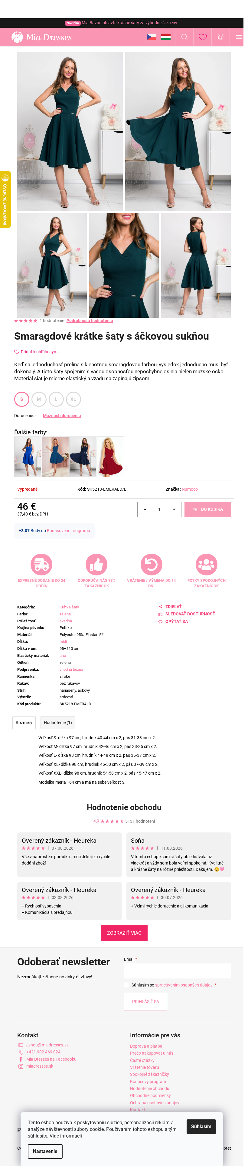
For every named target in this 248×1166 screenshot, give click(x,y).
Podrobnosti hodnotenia (90, 320)
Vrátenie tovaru (144, 1067)
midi (63, 641)
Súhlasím (201, 1126)
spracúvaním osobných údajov (183, 985)
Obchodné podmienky (150, 1095)
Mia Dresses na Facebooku (51, 1059)
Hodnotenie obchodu (124, 807)
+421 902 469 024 (43, 1051)
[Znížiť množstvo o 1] (145, 509)
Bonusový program (148, 1081)
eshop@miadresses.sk (47, 1044)
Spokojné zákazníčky (149, 1074)
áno (63, 655)
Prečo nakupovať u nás (151, 1053)
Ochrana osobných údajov (154, 1102)
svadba (66, 621)
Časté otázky (142, 1060)
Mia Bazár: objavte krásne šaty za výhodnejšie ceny (122, 22)
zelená (65, 614)
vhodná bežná (71, 669)
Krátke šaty (69, 607)
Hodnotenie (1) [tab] (58, 722)
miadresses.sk (39, 1066)
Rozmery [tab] (24, 722)
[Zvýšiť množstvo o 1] (174, 509)
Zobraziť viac (124, 933)
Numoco (190, 489)
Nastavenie (45, 1151)
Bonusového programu (68, 530)
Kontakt (137, 1109)
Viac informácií (66, 1136)
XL (73, 399)
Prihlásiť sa (145, 1001)
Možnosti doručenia (62, 415)
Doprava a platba (146, 1046)
